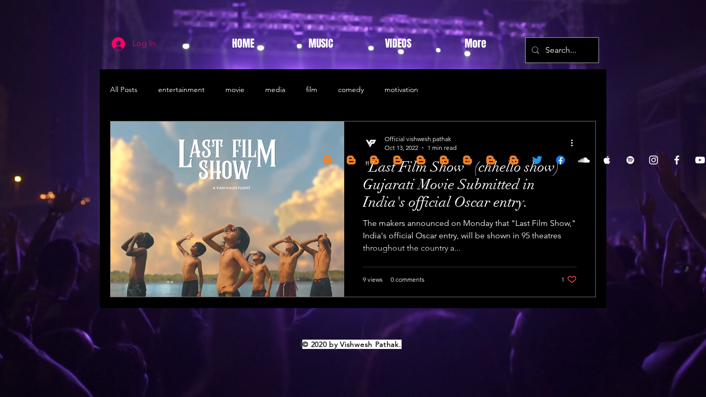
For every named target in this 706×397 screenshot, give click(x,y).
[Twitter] (537, 160)
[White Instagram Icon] (653, 160)
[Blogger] (328, 160)
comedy (351, 89)
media (275, 89)
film (311, 89)
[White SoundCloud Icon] (584, 160)
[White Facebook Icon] (677, 160)
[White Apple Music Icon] (607, 160)
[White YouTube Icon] (700, 160)
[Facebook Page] (560, 160)
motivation (401, 89)
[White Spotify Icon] (630, 160)
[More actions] (575, 142)
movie (234, 89)
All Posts (123, 89)
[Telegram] (351, 160)
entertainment (181, 89)
